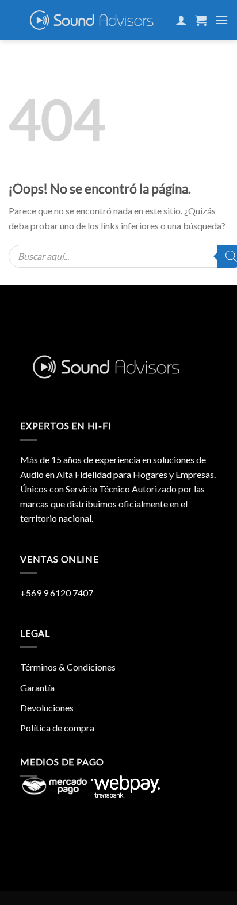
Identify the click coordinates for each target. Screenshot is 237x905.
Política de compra (57, 727)
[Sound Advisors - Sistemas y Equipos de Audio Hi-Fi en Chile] (92, 20)
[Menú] (221, 20)
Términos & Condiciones (68, 666)
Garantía (37, 687)
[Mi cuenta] (181, 20)
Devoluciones (47, 707)
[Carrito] (201, 20)
